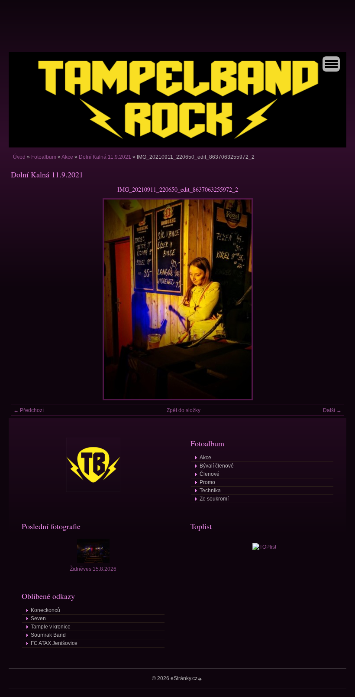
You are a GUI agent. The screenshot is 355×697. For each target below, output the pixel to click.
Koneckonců (45, 610)
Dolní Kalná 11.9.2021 (105, 157)
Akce (67, 157)
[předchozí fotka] (25, 299)
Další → (332, 410)
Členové (209, 474)
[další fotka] (330, 299)
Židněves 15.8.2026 (93, 569)
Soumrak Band (48, 635)
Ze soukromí (214, 499)
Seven (38, 618)
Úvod (19, 157)
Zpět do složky (183, 410)
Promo (207, 482)
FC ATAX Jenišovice (54, 643)
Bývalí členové (217, 466)
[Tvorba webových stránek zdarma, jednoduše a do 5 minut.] (200, 679)
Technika (210, 491)
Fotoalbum (43, 157)
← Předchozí (28, 410)
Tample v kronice (51, 627)
